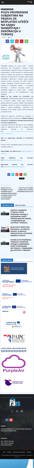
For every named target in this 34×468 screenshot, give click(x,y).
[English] (29, 1)
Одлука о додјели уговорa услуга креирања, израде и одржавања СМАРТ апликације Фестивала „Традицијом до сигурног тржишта (20, 216)
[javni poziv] (17, 54)
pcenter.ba (17, 457)
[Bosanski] (28, 1)
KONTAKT (29, 452)
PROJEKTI (9, 452)
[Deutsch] (30, 1)
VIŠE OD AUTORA (20, 205)
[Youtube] (21, 411)
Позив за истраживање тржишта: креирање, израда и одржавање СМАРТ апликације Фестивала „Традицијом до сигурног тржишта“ (21, 245)
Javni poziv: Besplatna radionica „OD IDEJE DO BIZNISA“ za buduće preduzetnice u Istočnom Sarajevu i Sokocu (21, 231)
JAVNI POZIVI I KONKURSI (7, 9)
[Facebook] (12, 411)
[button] (31, 2)
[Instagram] (17, 411)
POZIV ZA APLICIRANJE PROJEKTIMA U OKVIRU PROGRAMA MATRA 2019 (25, 189)
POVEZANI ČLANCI (7, 205)
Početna (3, 6)
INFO (4, 452)
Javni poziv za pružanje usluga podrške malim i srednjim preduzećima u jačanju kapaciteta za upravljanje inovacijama (9, 193)
